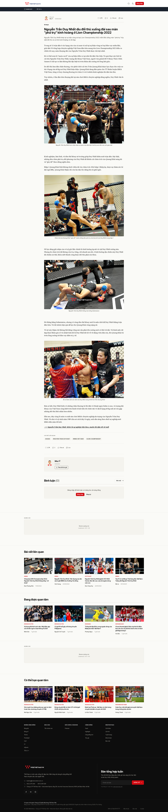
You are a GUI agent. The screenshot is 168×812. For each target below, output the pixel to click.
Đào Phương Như (29, 586)
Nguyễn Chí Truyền (60, 631)
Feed (86, 728)
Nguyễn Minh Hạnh (60, 712)
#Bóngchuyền (28, 624)
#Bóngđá (88, 624)
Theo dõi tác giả (62, 467)
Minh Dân (26, 631)
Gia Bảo (117, 633)
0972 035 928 (42, 783)
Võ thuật (46, 24)
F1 (24, 744)
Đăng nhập (140, 3)
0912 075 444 (31, 783)
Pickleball (26, 738)
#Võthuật (88, 576)
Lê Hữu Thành (89, 712)
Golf (25, 741)
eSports (26, 747)
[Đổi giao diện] (133, 3)
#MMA (26, 576)
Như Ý (51, 19)
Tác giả (87, 738)
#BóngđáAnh (119, 624)
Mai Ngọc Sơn (28, 712)
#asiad (47, 439)
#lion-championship (94, 439)
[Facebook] (26, 792)
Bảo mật (107, 741)
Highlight (87, 731)
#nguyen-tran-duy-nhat (61, 439)
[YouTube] (31, 792)
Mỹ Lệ (117, 584)
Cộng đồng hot (89, 734)
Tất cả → (39, 9)
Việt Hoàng (58, 584)
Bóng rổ (26, 731)
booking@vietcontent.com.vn (35, 781)
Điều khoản (108, 738)
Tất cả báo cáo (48, 728)
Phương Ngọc (89, 631)
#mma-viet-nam (78, 439)
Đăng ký (88, 494)
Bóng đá (26, 728)
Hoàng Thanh (119, 712)
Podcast (67, 728)
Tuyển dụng (108, 734)
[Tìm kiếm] (128, 3)
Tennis (26, 734)
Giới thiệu (108, 728)
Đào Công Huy (89, 586)
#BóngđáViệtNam (121, 704)
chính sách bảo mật (117, 786)
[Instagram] (35, 792)
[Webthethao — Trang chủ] (33, 3)
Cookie (142, 808)
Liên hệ (107, 731)
